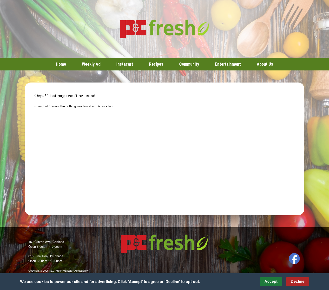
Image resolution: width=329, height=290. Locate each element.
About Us (265, 64)
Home (61, 64)
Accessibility (81, 270)
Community (189, 64)
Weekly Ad (91, 64)
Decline (297, 281)
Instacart (124, 64)
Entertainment (228, 64)
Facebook (294, 258)
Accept (270, 281)
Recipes (156, 64)
